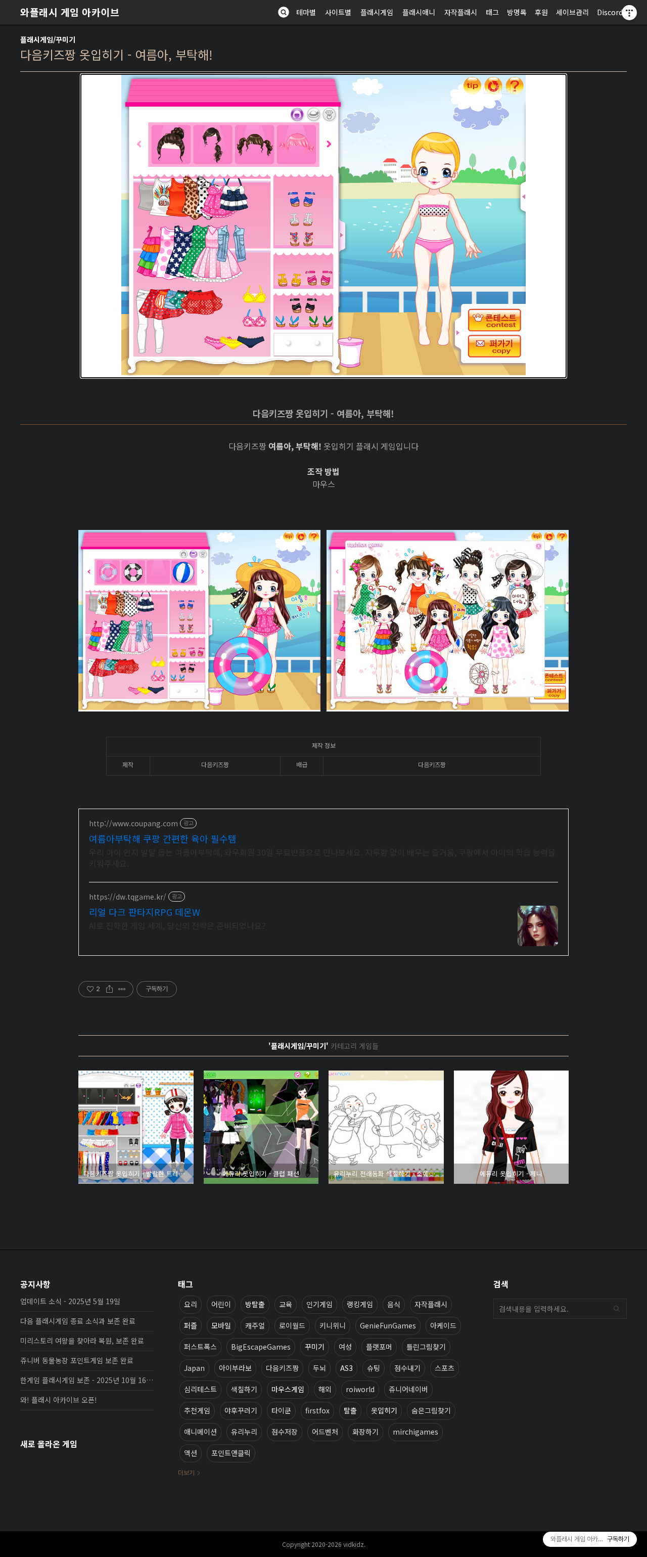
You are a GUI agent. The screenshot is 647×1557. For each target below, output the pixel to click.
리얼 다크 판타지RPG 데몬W (144, 912)
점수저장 (284, 1432)
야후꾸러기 (240, 1410)
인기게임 (319, 1304)
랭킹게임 (360, 1304)
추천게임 (197, 1410)
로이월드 (292, 1325)
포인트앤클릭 (231, 1453)
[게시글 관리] (122, 989)
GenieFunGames (388, 1325)
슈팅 (373, 1368)
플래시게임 (376, 12)
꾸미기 (315, 1347)
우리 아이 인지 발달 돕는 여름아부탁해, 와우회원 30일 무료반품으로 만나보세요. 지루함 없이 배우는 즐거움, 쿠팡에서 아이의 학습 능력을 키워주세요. (322, 857)
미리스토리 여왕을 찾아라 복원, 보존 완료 (82, 1341)
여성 (345, 1347)
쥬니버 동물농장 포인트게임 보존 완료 (76, 1360)
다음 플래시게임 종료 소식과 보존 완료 (77, 1321)
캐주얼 (255, 1325)
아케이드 (443, 1325)
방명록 (517, 12)
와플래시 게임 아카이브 (69, 12)
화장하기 (365, 1432)
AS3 (346, 1368)
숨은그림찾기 (431, 1410)
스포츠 (444, 1368)
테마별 (306, 12)
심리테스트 (200, 1389)
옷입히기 (384, 1410)
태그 (492, 12)
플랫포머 (379, 1347)
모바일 (221, 1325)
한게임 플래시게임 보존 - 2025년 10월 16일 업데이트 (87, 1380)
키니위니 (332, 1325)
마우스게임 (287, 1389)
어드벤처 (325, 1432)
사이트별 (338, 12)
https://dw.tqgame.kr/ (127, 897)
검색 (616, 1308)
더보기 (186, 1472)
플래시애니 (418, 12)
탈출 (350, 1410)
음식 (393, 1304)
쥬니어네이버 (408, 1389)
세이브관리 (572, 12)
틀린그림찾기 (426, 1347)
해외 (325, 1389)
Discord (610, 12)
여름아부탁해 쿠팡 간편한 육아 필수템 (163, 838)
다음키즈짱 (282, 1368)
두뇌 (319, 1368)
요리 (190, 1304)
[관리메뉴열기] (629, 12)
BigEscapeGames (261, 1347)
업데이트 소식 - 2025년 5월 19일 (70, 1301)
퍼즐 (190, 1325)
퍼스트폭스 (200, 1347)
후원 (541, 12)
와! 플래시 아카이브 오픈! (58, 1400)
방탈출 (255, 1304)
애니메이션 (200, 1432)
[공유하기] (109, 989)
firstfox (317, 1410)
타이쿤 (281, 1410)
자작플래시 (460, 12)
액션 (190, 1453)
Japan (194, 1368)
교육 (285, 1304)
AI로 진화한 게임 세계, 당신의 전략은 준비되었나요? (177, 925)
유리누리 (244, 1432)
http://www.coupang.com (133, 823)
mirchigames (415, 1432)
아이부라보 (235, 1368)
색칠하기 (244, 1389)
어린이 (221, 1304)
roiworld (360, 1389)
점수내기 (407, 1368)
